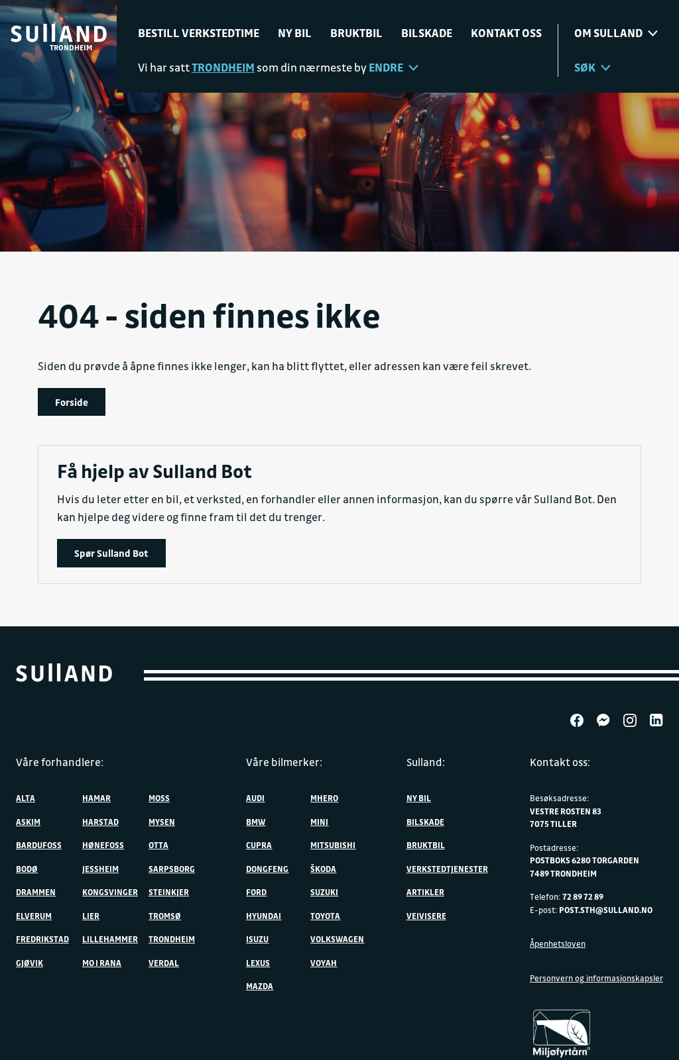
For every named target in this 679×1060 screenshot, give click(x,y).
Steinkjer (169, 892)
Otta (158, 845)
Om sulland (608, 33)
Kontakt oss (506, 33)
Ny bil (295, 33)
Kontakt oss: (560, 762)
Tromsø (165, 915)
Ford (256, 892)
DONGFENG (267, 868)
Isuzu (257, 939)
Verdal (164, 962)
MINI (319, 821)
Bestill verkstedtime (198, 33)
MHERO (324, 798)
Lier (90, 915)
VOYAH (323, 962)
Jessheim (100, 868)
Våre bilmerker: (284, 762)
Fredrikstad (42, 939)
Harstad (100, 821)
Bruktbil (356, 33)
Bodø (27, 868)
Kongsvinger (110, 892)
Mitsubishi (332, 845)
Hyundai (263, 915)
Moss (159, 798)
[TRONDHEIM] (59, 33)
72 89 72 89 (582, 896)
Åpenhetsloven (558, 943)
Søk (584, 67)
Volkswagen (337, 939)
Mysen (162, 821)
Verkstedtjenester (447, 868)
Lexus (258, 962)
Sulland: (425, 762)
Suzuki (324, 892)
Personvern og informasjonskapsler (596, 978)
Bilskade (426, 33)
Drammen (36, 892)
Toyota (325, 915)
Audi (255, 798)
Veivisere (426, 915)
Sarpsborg (172, 868)
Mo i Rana (101, 962)
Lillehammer (110, 939)
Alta (25, 798)
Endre (386, 67)
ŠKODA (323, 868)
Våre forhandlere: (59, 762)
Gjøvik (29, 962)
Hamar (96, 798)
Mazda (259, 986)
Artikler (425, 892)
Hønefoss (103, 845)
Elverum (34, 915)
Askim (28, 821)
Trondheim (172, 939)
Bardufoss (39, 845)
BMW (255, 821)
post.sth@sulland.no (605, 909)
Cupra (259, 845)
